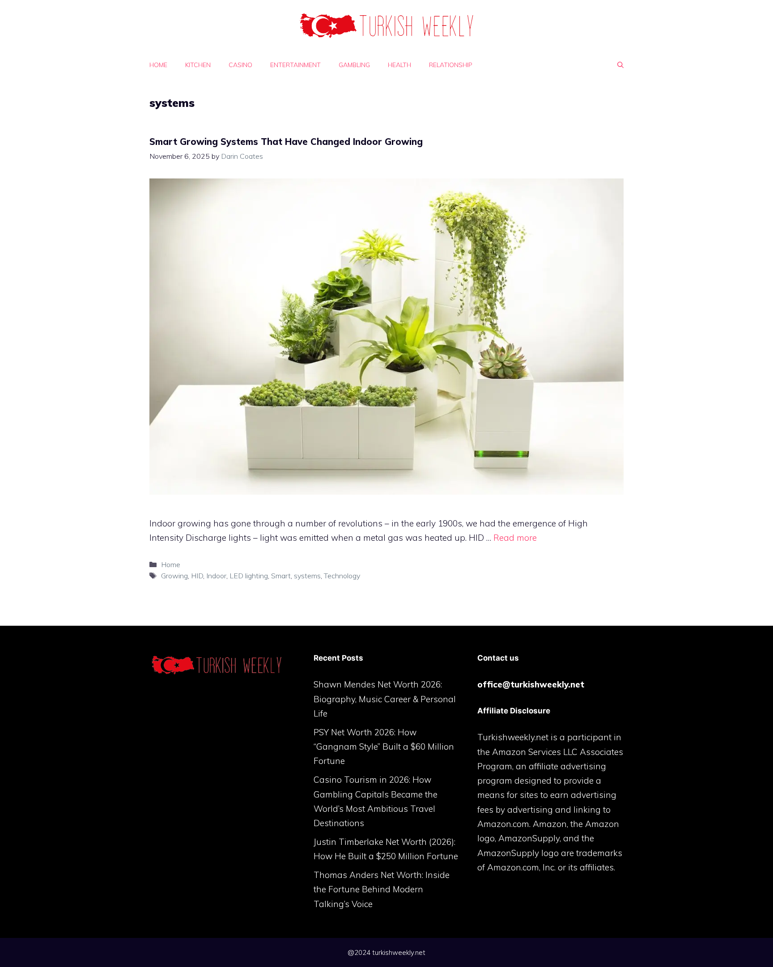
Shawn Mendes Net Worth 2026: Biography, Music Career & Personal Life (385, 699)
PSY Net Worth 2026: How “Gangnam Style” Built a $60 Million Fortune (384, 747)
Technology (342, 575)
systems (307, 575)
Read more (515, 537)
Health (399, 65)
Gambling (354, 65)
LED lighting (248, 575)
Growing (174, 575)
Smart (281, 575)
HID (197, 575)
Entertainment (295, 65)
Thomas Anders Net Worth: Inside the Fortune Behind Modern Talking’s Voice (382, 889)
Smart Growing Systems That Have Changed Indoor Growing (286, 141)
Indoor (216, 575)
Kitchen (198, 65)
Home (158, 65)
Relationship (450, 65)
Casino (240, 65)
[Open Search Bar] (620, 64)
